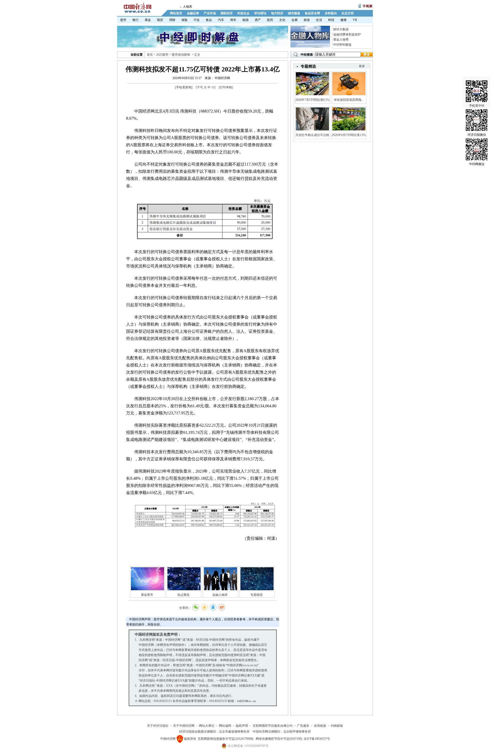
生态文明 (347, 13)
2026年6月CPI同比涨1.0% (349, 135)
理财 (172, 20)
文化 (282, 20)
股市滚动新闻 (181, 54)
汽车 (221, 20)
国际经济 (226, 13)
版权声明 (242, 726)
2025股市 (162, 54)
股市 (123, 20)
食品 (209, 20)
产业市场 (210, 13)
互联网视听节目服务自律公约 (272, 726)
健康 (343, 20)
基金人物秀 (341, 39)
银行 (135, 20)
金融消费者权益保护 (347, 34)
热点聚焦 (183, 595)
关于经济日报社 (157, 726)
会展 (294, 20)
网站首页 (176, 13)
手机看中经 (476, 105)
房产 (258, 20)
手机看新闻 (183, 87)
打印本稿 (226, 87)
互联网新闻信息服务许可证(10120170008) (225, 739)
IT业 (197, 20)
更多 (362, 66)
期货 (160, 20)
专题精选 (256, 595)
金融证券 (193, 13)
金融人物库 (220, 595)
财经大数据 (341, 29)
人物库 (187, 6)
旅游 (307, 20)
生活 (319, 20)
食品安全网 (312, 13)
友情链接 (320, 726)
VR (355, 20)
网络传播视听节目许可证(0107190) (279, 739)
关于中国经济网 (183, 726)
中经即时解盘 (342, 44)
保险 (184, 20)
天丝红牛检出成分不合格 (312, 135)
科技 (331, 20)
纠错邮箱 (337, 726)
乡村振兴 (331, 13)
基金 (148, 20)
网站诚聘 (225, 726)
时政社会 (243, 13)
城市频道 (294, 13)
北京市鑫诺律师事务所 (234, 731)
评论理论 (260, 13)
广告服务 (303, 726)
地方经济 (277, 13)
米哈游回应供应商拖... (349, 100)
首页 (150, 54)
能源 (245, 20)
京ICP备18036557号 (317, 739)
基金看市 (147, 595)
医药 (270, 20)
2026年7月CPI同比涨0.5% (312, 100)
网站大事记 (206, 726)
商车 (233, 20)
